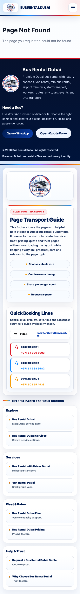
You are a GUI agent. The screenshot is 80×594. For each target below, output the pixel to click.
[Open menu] (72, 7)
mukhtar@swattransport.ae (52, 334)
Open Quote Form (53, 133)
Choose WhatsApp (18, 133)
